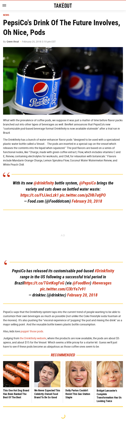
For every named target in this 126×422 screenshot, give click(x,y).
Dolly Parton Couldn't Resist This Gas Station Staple (77, 394)
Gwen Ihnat (13, 41)
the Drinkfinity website (33, 338)
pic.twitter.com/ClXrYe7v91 (63, 289)
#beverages (102, 283)
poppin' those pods (32, 331)
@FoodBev (81, 283)
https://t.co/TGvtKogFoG (44, 283)
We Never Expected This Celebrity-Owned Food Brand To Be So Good (47, 394)
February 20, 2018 (87, 201)
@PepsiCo (87, 183)
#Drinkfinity (104, 270)
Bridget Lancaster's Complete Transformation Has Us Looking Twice (109, 396)
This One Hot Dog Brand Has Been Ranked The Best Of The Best (16, 394)
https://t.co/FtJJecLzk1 (39, 195)
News (6, 15)
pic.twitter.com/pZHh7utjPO (83, 195)
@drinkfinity (44, 183)
